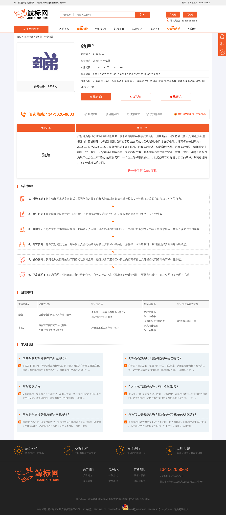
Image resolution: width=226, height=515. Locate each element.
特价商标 (100, 28)
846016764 (177, 476)
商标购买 (102, 499)
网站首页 (64, 28)
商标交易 (113, 499)
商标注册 (118, 28)
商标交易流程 (62, 392)
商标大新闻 (140, 475)
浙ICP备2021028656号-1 (107, 509)
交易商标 (134, 499)
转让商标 (145, 499)
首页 (19, 36)
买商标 (189, 14)
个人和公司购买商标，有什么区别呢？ (167, 392)
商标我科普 (140, 481)
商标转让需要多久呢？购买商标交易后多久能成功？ (167, 420)
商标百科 (155, 28)
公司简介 (87, 475)
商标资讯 (137, 28)
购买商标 (124, 499)
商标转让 (82, 28)
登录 (184, 2)
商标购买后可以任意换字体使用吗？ (62, 420)
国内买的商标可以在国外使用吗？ (62, 364)
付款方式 (113, 475)
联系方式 (87, 481)
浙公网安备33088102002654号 (144, 509)
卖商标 (172, 14)
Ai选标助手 (173, 28)
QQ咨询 (135, 96)
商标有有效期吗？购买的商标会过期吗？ (166, 364)
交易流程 (113, 481)
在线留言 (176, 96)
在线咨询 (96, 96)
